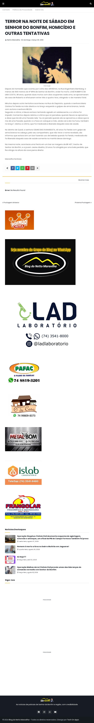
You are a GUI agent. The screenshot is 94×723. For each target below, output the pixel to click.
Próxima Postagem (82, 202)
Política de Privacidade (22, 10)
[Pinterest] (27, 168)
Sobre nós (39, 10)
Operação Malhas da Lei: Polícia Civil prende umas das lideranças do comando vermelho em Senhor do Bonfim (49, 568)
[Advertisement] (47, 620)
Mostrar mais (83, 180)
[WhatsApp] (22, 168)
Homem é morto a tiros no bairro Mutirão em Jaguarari (43, 546)
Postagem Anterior (11, 202)
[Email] (32, 168)
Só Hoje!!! (21, 557)
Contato (6, 10)
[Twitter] (17, 168)
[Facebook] (13, 168)
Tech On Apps (73, 719)
